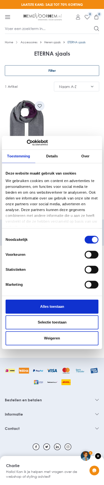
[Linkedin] (57, 446)
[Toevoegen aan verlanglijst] (40, 106)
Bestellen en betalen (23, 400)
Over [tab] (85, 156)
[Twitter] (46, 446)
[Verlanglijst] (85, 17)
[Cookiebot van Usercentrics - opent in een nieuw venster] (27, 143)
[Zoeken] (96, 28)
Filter (52, 70)
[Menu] (7, 17)
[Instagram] (68, 446)
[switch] (91, 254)
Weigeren (52, 338)
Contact (12, 428)
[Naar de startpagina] (43, 17)
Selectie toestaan (52, 322)
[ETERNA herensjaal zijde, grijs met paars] (26, 128)
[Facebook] (36, 446)
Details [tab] (52, 156)
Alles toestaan (52, 306)
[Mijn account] (76, 17)
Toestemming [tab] (18, 156)
